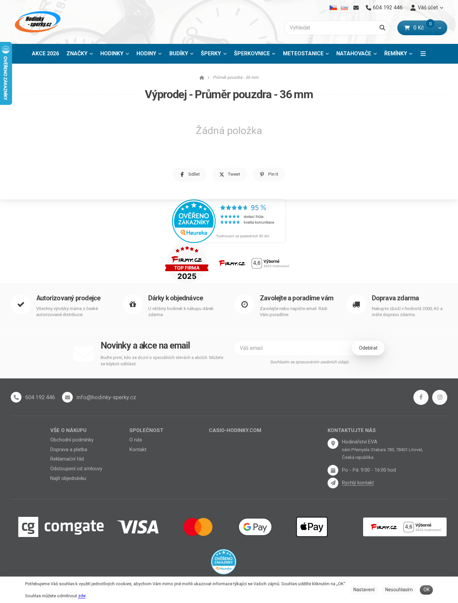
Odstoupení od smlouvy (76, 469)
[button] (439, 27)
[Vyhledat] (382, 27)
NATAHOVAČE (353, 53)
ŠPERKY (211, 53)
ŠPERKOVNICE (252, 53)
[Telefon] (16, 397)
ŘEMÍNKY (395, 53)
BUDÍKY (178, 53)
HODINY (146, 53)
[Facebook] (420, 397)
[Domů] (36, 22)
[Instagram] (439, 397)
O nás (135, 440)
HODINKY (111, 53)
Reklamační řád (67, 459)
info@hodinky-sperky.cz (106, 397)
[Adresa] (333, 443)
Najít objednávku (68, 478)
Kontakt (138, 449)
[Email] (356, 7)
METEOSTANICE (303, 53)
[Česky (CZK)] (333, 7)
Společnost (146, 430)
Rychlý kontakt (358, 483)
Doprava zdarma (395, 298)
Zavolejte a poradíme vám (296, 298)
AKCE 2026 (45, 53)
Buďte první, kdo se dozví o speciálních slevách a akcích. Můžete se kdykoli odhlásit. (162, 360)
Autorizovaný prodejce (68, 298)
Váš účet (428, 7)
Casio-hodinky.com (235, 430)
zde (81, 595)
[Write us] (333, 483)
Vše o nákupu (68, 430)
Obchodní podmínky (72, 440)
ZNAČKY (77, 53)
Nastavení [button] (364, 589)
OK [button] (426, 589)
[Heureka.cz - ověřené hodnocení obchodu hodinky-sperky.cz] (229, 221)
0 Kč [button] (422, 27)
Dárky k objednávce (175, 298)
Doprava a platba (68, 449)
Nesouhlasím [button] (399, 589)
